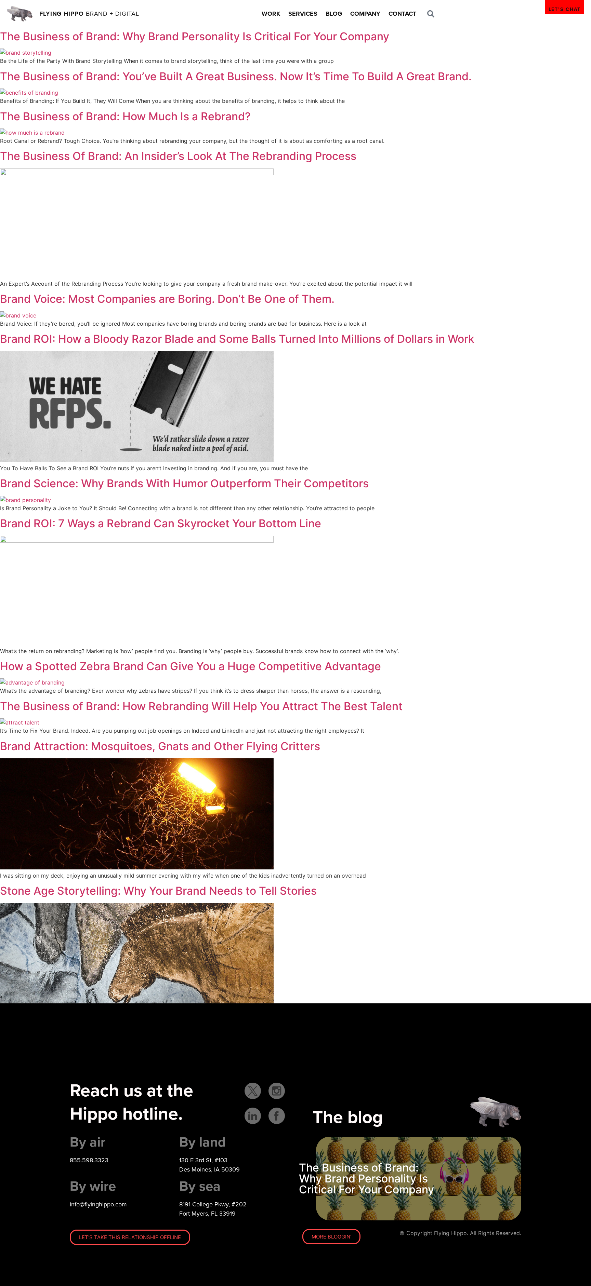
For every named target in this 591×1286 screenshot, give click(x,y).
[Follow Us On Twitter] (253, 1091)
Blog (334, 13)
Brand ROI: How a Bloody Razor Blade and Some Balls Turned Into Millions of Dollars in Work (237, 339)
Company (365, 13)
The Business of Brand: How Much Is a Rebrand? (125, 116)
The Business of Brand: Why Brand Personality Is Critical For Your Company (194, 36)
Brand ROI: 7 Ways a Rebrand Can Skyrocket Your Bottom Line (160, 523)
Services (302, 13)
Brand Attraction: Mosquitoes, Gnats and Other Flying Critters (160, 746)
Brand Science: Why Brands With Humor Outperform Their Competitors (184, 483)
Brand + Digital (89, 13)
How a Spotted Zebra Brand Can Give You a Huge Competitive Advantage (190, 666)
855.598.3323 (89, 1160)
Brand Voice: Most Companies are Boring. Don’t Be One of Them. (167, 299)
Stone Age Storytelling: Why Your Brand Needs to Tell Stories (158, 890)
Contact (402, 13)
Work (271, 13)
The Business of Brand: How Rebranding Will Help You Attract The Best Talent (201, 706)
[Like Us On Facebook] (276, 1116)
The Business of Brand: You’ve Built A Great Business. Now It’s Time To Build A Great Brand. (236, 76)
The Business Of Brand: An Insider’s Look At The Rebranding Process (178, 156)
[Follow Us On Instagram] (276, 1091)
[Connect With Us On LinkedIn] (253, 1116)
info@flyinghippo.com (98, 1204)
